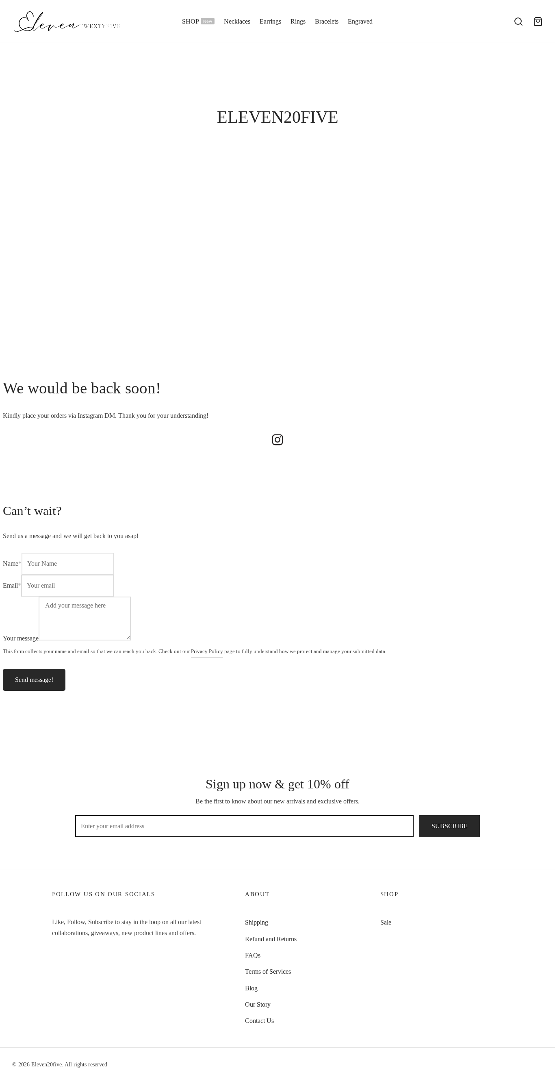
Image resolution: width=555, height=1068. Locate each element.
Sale (385, 922)
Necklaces (237, 21)
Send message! (34, 679)
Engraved (360, 21)
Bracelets (326, 21)
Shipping (256, 922)
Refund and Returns (271, 939)
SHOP (197, 21)
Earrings (270, 21)
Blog (251, 988)
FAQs (252, 955)
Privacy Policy (207, 651)
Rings (298, 21)
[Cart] (538, 21)
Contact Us (259, 1020)
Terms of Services (268, 971)
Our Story (258, 1004)
